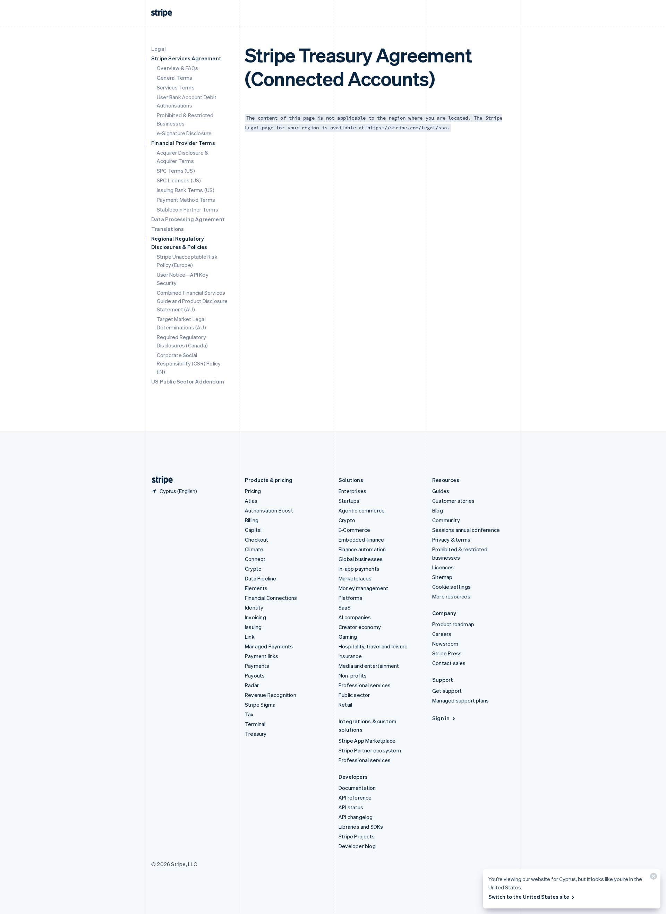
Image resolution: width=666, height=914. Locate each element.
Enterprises (352, 491)
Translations (167, 228)
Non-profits (353, 675)
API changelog (356, 816)
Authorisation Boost (269, 510)
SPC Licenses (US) (179, 180)
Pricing (253, 491)
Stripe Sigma (260, 704)
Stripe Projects (357, 836)
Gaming (348, 636)
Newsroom (445, 643)
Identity (254, 607)
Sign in (441, 718)
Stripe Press (447, 653)
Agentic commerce (362, 510)
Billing (251, 520)
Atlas (251, 500)
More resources (451, 596)
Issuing (253, 626)
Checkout (256, 539)
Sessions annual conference (466, 529)
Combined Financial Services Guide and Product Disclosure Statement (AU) (192, 301)
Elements (256, 588)
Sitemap (442, 577)
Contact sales (449, 662)
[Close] (652, 877)
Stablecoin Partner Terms (187, 209)
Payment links (262, 656)
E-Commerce (354, 529)
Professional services (365, 685)
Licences (443, 567)
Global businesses (361, 558)
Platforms (350, 597)
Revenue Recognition (270, 694)
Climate (254, 549)
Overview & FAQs (177, 67)
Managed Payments (269, 646)
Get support (447, 690)
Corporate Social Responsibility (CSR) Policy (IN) (189, 363)
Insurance (350, 656)
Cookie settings (451, 586)
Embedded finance (361, 539)
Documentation (357, 787)
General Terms (175, 77)
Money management (363, 588)
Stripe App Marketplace (367, 740)
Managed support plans (460, 700)
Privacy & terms (451, 539)
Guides (440, 491)
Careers (441, 633)
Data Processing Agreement (188, 219)
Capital (253, 529)
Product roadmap (453, 624)
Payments (257, 665)
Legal (158, 48)
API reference (355, 797)
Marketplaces (355, 578)
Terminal (255, 724)
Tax (249, 714)
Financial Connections (271, 597)
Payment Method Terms (186, 199)
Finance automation (362, 549)
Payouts (255, 675)
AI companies (355, 617)
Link (250, 636)
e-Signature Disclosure (184, 133)
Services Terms (176, 87)
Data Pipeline (260, 578)
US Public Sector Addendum (187, 381)
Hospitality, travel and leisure (373, 646)
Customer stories (453, 500)
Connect (255, 558)
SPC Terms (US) (176, 170)
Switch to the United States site (528, 896)
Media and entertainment (369, 665)
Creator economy (360, 626)
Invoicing (255, 617)
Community (446, 520)
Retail (345, 704)
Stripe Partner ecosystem (370, 750)
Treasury (256, 733)
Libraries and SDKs (361, 826)
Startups (349, 500)
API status (351, 807)
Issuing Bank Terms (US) (186, 190)
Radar (252, 685)
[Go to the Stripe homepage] (159, 480)
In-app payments (359, 568)
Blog (437, 510)
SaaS (345, 607)
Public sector (354, 694)
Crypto (253, 568)
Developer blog (357, 846)
